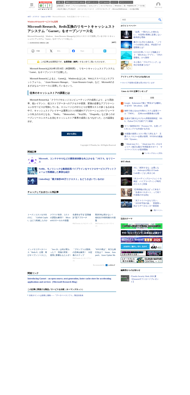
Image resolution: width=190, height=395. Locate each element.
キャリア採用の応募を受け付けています (138, 83)
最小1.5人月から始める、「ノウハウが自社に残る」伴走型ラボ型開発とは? (147, 44)
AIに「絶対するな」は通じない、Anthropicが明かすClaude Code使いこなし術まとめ (146, 170)
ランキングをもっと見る (153, 153)
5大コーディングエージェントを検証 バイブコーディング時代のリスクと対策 (148, 181)
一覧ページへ (157, 210)
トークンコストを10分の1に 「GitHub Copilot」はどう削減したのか (38, 218)
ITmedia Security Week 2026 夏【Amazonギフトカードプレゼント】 (145, 279)
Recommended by (99, 265)
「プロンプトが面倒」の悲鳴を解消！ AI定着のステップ (82, 252)
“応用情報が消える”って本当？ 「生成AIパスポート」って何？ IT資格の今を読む (148, 192)
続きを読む (72, 134)
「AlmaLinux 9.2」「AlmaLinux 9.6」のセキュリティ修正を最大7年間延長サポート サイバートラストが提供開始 (143, 147)
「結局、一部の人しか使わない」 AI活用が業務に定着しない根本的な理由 (147, 34)
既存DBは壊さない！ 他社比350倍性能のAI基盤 (105, 218)
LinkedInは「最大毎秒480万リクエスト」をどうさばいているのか (71, 179)
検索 (160, 20)
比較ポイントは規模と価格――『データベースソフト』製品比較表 (56, 295)
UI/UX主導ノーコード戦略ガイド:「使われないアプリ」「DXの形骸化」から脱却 (148, 55)
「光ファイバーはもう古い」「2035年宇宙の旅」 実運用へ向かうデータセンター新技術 (147, 203)
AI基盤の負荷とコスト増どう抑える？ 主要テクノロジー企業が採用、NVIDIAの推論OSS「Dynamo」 (143, 136)
